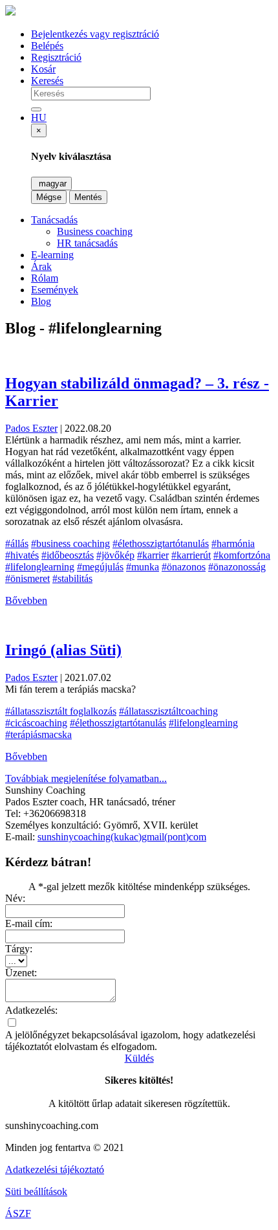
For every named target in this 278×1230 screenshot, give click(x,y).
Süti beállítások (36, 1191)
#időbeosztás (67, 555)
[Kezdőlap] (10, 11)
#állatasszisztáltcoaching (168, 711)
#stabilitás (72, 578)
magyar (51, 183)
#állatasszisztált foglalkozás (60, 711)
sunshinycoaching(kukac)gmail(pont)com (121, 836)
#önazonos (184, 566)
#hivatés (22, 555)
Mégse (48, 197)
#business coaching (70, 543)
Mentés (88, 197)
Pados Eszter (31, 428)
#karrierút (191, 555)
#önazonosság (237, 566)
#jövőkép (115, 555)
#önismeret (27, 578)
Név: (15, 898)
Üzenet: (21, 972)
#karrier (153, 555)
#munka (142, 566)
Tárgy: (18, 948)
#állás (16, 543)
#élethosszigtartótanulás (160, 543)
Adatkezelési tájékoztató (54, 1169)
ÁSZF (18, 1213)
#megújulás (100, 566)
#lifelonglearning (39, 566)
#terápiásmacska (38, 734)
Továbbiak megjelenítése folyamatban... (86, 778)
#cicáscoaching (36, 722)
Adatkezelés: (31, 1010)
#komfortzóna (241, 555)
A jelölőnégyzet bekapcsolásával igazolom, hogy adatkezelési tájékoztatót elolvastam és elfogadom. (130, 1040)
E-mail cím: (28, 923)
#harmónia (233, 543)
